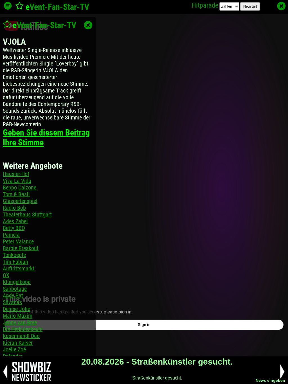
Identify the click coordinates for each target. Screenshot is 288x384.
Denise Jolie (16, 309)
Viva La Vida (17, 180)
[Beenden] (281, 6)
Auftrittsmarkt (18, 268)
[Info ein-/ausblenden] (8, 6)
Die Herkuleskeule (22, 329)
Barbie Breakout (21, 248)
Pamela (11, 234)
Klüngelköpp (17, 282)
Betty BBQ (14, 228)
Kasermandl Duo (21, 336)
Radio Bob (14, 207)
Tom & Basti (16, 194)
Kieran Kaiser (18, 342)
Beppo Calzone (19, 187)
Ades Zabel (15, 221)
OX (6, 275)
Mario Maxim (17, 315)
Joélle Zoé (14, 349)
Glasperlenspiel (20, 201)
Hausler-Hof (16, 174)
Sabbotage (15, 288)
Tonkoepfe (14, 255)
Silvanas (12, 302)
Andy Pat (13, 295)
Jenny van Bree (20, 322)
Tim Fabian (15, 261)
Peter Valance (18, 241)
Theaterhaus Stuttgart (27, 214)
